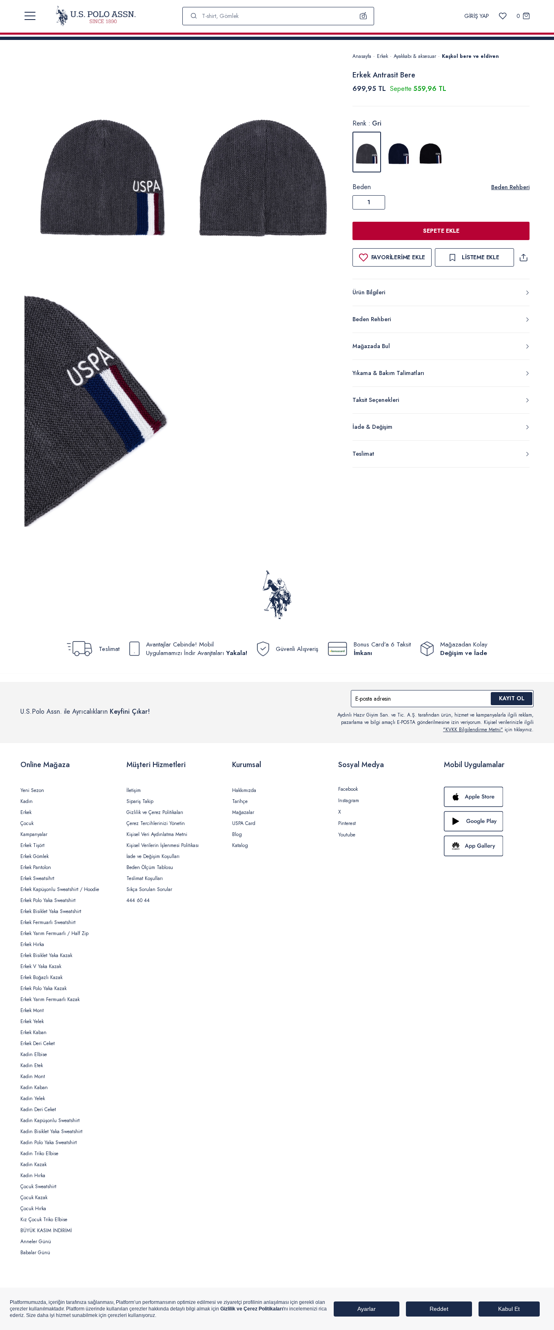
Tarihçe (240, 801)
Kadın (26, 801)
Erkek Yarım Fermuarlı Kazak (50, 999)
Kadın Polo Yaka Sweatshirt (48, 1142)
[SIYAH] (430, 152)
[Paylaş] (523, 257)
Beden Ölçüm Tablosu (149, 867)
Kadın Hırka (32, 1175)
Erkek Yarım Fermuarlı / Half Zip (54, 933)
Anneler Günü (35, 1241)
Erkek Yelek (32, 1021)
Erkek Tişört (32, 845)
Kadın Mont (32, 1076)
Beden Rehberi (510, 187)
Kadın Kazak (33, 1164)
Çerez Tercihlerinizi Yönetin (155, 823)
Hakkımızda (244, 790)
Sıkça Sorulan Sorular (149, 889)
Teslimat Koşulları (144, 878)
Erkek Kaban (33, 1032)
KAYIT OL (512, 698)
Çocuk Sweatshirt (38, 1186)
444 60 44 (138, 900)
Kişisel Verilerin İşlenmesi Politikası (162, 845)
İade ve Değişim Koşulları (152, 856)
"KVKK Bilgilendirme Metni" (473, 729)
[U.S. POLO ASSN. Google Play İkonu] (489, 821)
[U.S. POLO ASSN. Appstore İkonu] (489, 797)
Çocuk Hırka (33, 1208)
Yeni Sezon (32, 790)
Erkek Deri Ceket (37, 1043)
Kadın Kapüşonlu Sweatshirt (50, 1120)
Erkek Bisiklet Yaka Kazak (46, 955)
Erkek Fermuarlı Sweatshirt (47, 922)
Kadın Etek (31, 1065)
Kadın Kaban (34, 1087)
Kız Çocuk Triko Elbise (43, 1219)
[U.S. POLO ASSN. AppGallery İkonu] (489, 846)
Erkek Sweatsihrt (37, 878)
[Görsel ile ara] (363, 16)
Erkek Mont (32, 1010)
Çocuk (26, 823)
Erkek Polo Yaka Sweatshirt (47, 900)
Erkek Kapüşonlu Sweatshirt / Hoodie (59, 889)
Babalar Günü (35, 1252)
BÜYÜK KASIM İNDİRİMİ (46, 1230)
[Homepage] (95, 16)
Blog (237, 834)
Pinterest (347, 823)
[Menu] (29, 16)
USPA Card (243, 823)
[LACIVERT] (398, 152)
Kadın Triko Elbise (39, 1153)
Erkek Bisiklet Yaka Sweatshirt (50, 911)
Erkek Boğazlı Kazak (41, 977)
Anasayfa (361, 56)
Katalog (240, 845)
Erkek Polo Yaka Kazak (43, 988)
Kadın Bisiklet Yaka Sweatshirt (51, 1131)
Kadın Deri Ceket (38, 1109)
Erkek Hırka (32, 944)
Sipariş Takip (139, 801)
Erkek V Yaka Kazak (40, 966)
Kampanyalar (33, 834)
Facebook (348, 789)
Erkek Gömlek (34, 856)
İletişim (133, 790)
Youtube (346, 834)
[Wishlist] (503, 16)
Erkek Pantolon (35, 867)
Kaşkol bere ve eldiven (470, 56)
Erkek (382, 56)
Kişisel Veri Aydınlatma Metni (156, 834)
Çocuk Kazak (33, 1197)
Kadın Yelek (32, 1098)
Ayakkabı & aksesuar (415, 56)
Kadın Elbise (33, 1054)
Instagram (348, 800)
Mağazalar (243, 812)
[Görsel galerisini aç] (102, 171)
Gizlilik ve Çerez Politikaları (154, 812)
